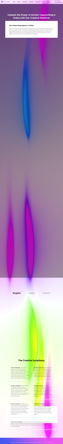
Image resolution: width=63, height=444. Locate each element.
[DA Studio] (5, 1)
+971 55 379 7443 (58, 2)
